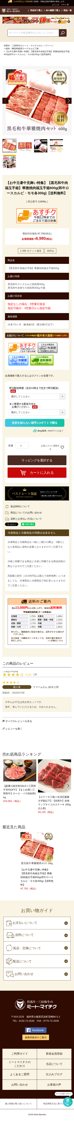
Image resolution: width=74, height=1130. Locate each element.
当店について (54, 1063)
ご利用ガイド (19, 1053)
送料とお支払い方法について (26, 518)
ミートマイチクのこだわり (20, 1064)
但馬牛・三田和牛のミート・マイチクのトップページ (28, 45)
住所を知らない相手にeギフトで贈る (34, 422)
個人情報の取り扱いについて (18, 1103)
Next (69, 101)
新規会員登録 (54, 1053)
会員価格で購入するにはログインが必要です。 (30, 375)
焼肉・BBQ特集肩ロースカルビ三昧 (22, 48)
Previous (5, 101)
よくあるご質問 (19, 1074)
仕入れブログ (54, 1074)
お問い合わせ (19, 1084)
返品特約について (20, 506)
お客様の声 (54, 1084)
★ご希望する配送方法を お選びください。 (22, 405)
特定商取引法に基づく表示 (55, 1103)
